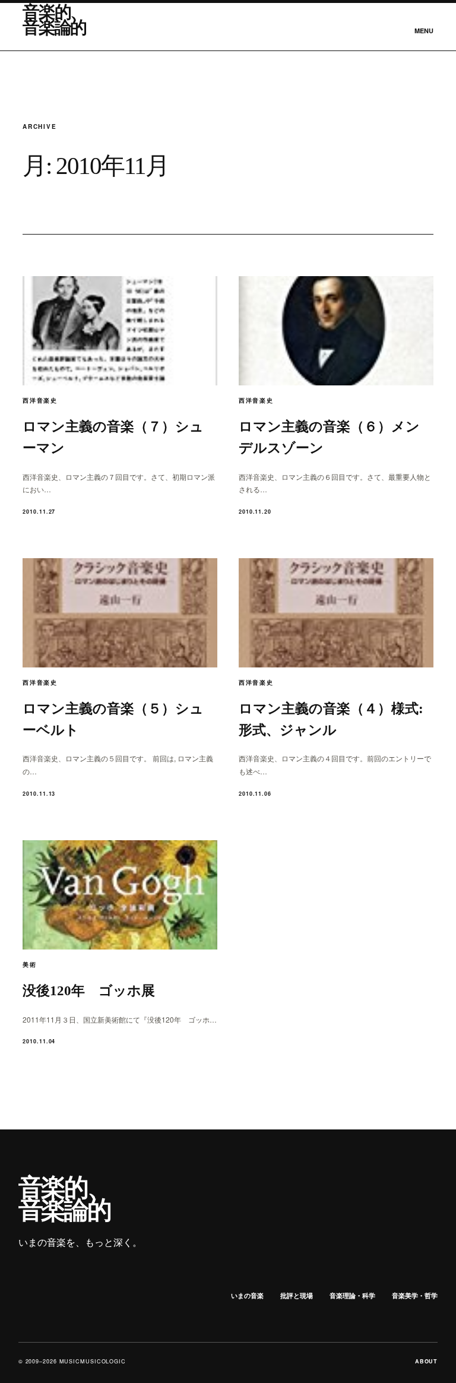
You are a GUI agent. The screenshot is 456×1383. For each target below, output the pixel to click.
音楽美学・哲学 (415, 1295)
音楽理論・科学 (352, 1295)
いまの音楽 (247, 1295)
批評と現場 (296, 1295)
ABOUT (426, 1361)
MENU (423, 30)
